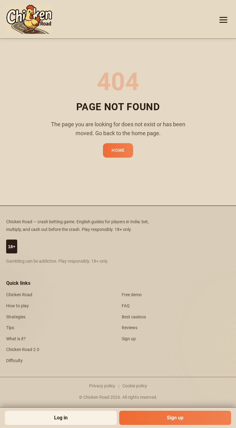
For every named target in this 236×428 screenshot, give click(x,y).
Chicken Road (19, 294)
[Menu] (223, 19)
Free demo (132, 294)
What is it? (16, 338)
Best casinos (134, 317)
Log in (61, 418)
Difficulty (14, 360)
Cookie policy (134, 385)
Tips (10, 327)
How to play (17, 306)
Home (118, 150)
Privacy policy (102, 385)
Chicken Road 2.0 (22, 349)
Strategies (16, 317)
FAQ (126, 306)
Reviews (129, 327)
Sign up (175, 418)
